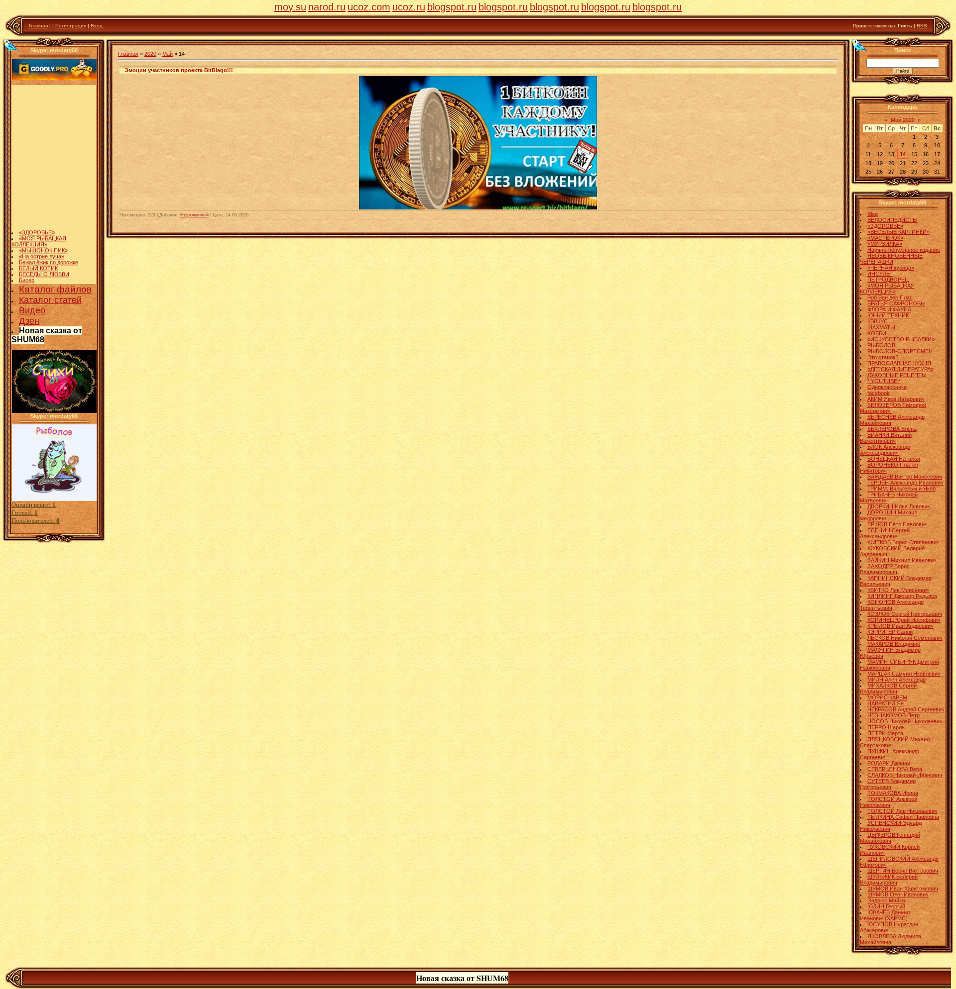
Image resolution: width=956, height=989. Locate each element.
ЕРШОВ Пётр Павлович (897, 524)
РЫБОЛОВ (881, 345)
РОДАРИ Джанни (888, 763)
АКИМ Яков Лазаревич (896, 399)
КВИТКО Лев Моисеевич (898, 590)
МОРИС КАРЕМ (887, 697)
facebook (878, 393)
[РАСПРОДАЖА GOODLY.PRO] (54, 78)
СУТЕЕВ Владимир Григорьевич (888, 784)
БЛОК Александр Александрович (885, 450)
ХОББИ (876, 333)
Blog (872, 214)
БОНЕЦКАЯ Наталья (893, 459)
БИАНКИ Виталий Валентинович (886, 438)
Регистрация (70, 25)
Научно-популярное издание (903, 250)
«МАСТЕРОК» (885, 238)
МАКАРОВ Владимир (893, 644)
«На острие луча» (41, 242)
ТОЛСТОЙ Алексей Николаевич (888, 802)
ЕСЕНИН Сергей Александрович (885, 533)
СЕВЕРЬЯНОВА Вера (894, 769)
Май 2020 (903, 120)
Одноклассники (887, 387)
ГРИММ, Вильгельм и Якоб (901, 489)
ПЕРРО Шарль (886, 727)
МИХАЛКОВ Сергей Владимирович (888, 688)
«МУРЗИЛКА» (884, 244)
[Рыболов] (54, 499)
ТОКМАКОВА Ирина (892, 793)
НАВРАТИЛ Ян (885, 703)
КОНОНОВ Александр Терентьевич (892, 605)
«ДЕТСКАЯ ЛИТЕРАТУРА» (900, 369)
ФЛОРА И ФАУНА (889, 309)
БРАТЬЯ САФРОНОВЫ (896, 303)
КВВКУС (877, 321)
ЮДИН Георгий (886, 906)
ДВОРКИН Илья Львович (899, 506)
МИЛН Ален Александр (896, 680)
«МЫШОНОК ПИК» (43, 236)
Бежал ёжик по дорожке (48, 248)
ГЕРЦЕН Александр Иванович (905, 483)
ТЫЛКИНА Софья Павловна (903, 817)
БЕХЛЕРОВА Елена (892, 429)
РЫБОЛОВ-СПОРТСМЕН (900, 351)
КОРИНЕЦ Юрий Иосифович (904, 620)
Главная (38, 25)
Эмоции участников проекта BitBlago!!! (178, 70)
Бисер (26, 266)
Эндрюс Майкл (886, 900)
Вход (97, 25)
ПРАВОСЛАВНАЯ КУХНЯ (899, 363)
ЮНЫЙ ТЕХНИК (888, 315)
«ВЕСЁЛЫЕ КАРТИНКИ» (898, 232)
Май (167, 54)
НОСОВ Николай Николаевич (905, 721)
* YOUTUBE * (884, 381)
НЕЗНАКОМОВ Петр (893, 715)
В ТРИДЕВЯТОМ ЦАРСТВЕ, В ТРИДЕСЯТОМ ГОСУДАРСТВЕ (53, 275)
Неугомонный (194, 214)
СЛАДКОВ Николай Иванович (904, 775)
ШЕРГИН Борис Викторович (902, 871)
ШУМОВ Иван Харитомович (902, 888)
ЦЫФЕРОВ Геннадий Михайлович (890, 838)
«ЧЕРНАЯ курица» (890, 268)
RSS (922, 25)
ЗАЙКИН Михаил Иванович (902, 560)
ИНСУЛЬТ (880, 274)
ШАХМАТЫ (881, 327)
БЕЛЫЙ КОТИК (38, 254)
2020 (150, 54)
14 (903, 154)
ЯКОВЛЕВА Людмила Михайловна (890, 939)
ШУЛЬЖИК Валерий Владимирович (889, 880)
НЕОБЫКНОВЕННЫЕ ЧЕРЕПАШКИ (891, 259)
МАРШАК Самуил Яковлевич (904, 674)
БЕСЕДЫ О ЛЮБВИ (44, 260)
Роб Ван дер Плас (890, 297)
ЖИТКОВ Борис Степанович (903, 542)
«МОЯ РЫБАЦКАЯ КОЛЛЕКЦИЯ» (38, 227)
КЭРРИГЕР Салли (890, 632)
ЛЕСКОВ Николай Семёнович (905, 638)
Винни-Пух (32, 284)
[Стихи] (54, 411)
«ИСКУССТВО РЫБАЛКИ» (901, 339)
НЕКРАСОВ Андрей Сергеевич (906, 709)
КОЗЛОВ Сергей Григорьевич (904, 614)
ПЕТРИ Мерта (885, 733)
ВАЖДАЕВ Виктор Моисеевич (904, 477)
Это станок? (882, 357)
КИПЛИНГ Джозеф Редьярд (902, 596)
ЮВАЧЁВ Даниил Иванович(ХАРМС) (885, 915)
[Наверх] (10, 45)
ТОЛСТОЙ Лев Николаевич (902, 811)
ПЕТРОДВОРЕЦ (888, 280)
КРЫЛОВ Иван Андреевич (900, 626)
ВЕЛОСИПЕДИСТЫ (892, 220)
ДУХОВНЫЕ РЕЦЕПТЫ (897, 375)
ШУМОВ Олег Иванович (898, 894)
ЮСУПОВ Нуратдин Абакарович (889, 927)
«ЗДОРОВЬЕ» (37, 218)
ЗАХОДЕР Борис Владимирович (885, 569)
